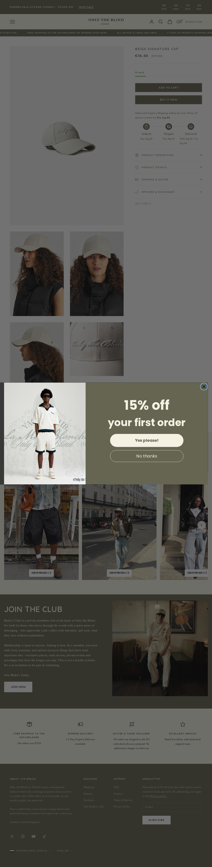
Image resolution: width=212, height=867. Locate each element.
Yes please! (147, 440)
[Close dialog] (204, 386)
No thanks (146, 456)
